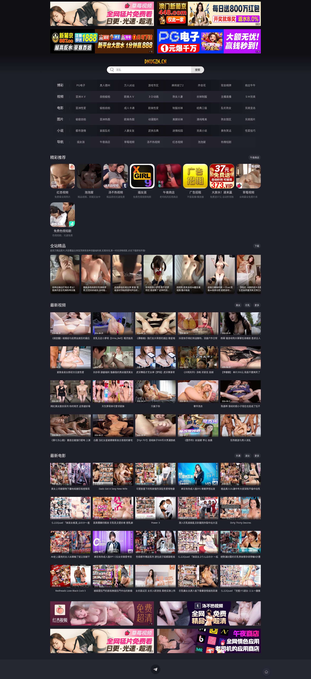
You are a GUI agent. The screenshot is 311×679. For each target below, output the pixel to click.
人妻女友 (129, 130)
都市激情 (81, 130)
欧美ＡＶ (129, 96)
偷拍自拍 (105, 108)
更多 (257, 305)
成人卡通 (129, 108)
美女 (238, 305)
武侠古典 (153, 130)
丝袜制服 (202, 96)
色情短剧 (226, 142)
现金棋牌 (226, 85)
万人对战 (129, 85)
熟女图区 (226, 119)
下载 (257, 245)
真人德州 (105, 85)
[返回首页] (266, 672)
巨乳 (247, 305)
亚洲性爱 (81, 108)
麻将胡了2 (178, 85)
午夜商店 (105, 142)
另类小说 (202, 130)
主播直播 (226, 96)
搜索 (197, 70)
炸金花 (202, 85)
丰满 (238, 455)
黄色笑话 (226, 130)
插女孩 (81, 142)
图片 (60, 119)
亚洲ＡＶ (81, 96)
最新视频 (58, 305)
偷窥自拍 (81, 119)
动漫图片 (153, 119)
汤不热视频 (153, 142)
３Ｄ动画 (153, 96)
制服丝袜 (178, 108)
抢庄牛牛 (250, 85)
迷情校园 (178, 130)
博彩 (60, 85)
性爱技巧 (250, 130)
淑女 (247, 455)
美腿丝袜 (178, 119)
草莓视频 (129, 142)
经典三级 (202, 108)
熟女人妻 (178, 96)
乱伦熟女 (226, 108)
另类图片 (250, 119)
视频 (60, 96)
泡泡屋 (202, 142)
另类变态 (250, 108)
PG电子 (80, 85)
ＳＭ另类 (250, 96)
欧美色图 (129, 119)
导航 (60, 142)
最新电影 (58, 455)
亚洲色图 (105, 119)
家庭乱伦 (105, 130)
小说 (60, 130)
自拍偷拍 (105, 96)
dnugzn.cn (155, 61)
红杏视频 (178, 142)
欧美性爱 (153, 108)
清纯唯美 (202, 119)
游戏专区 (153, 85)
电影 (60, 108)
